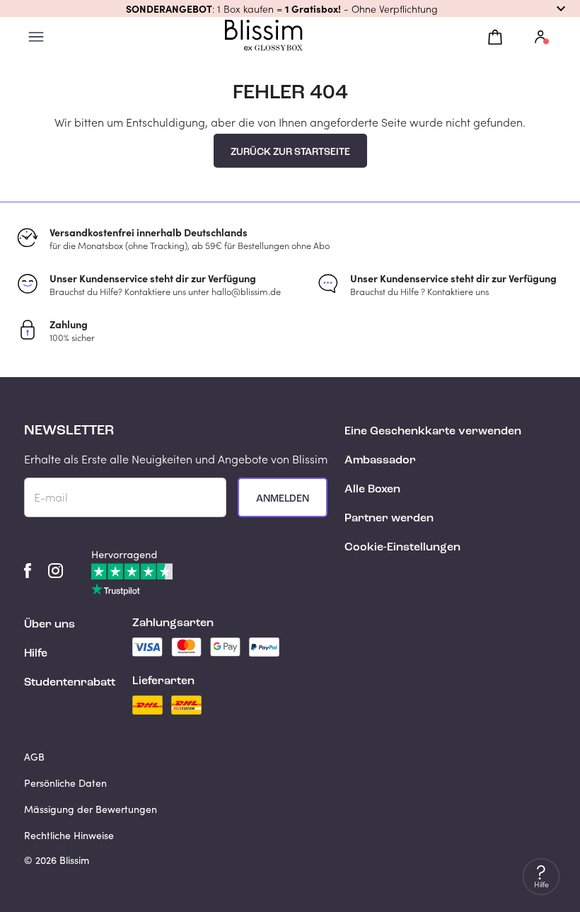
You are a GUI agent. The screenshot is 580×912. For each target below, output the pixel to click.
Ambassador (380, 460)
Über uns (49, 624)
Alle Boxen (372, 489)
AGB (34, 756)
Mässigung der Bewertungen (90, 809)
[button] (290, 8)
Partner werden (389, 518)
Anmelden (282, 499)
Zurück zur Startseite (290, 152)
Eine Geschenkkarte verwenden (432, 431)
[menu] (36, 37)
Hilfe (35, 653)
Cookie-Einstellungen (402, 547)
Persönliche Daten (65, 783)
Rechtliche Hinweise (69, 835)
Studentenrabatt (69, 682)
